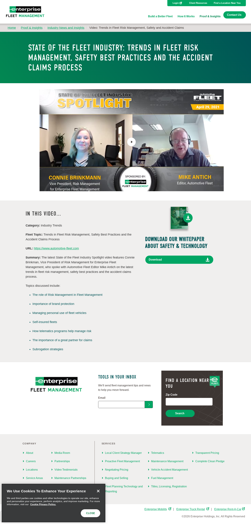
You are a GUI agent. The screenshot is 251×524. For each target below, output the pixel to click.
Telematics (157, 452)
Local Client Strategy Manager (123, 452)
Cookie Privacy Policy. (43, 504)
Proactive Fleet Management (122, 461)
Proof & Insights (210, 16)
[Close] (98, 491)
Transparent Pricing (207, 452)
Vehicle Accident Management (169, 469)
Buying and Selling (116, 478)
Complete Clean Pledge (210, 461)
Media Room (62, 452)
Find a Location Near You (227, 3)
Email (101, 397)
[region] (53, 503)
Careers (31, 461)
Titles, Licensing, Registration (169, 486)
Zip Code (171, 394)
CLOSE (90, 513)
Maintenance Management (167, 461)
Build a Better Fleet (160, 16)
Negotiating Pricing (116, 469)
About (29, 452)
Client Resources (198, 3)
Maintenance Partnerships (70, 478)
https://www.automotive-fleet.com (56, 248)
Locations (32, 469)
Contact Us (234, 14)
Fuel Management (162, 478)
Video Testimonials (66, 469)
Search (179, 413)
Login (176, 3)
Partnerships (62, 461)
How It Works (186, 16)
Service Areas (34, 478)
